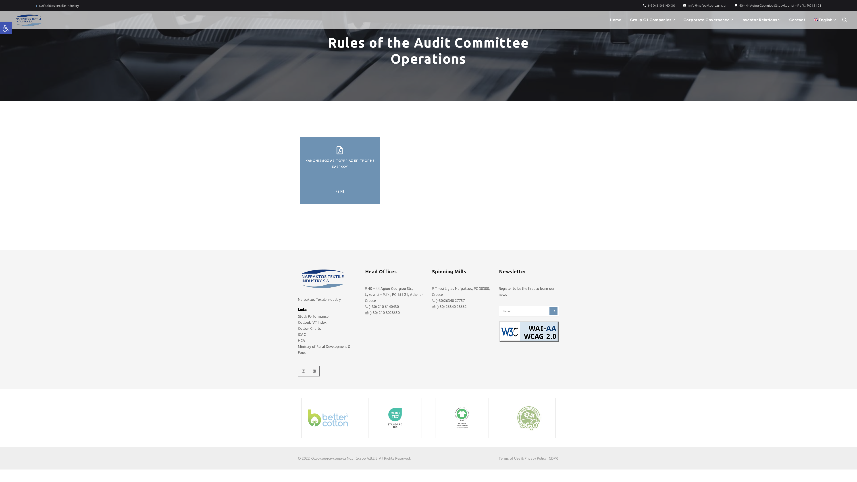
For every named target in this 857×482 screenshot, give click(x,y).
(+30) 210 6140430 (661, 5)
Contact (797, 20)
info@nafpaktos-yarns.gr (707, 5)
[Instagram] (303, 371)
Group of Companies (651, 20)
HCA (301, 341)
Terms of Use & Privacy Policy (523, 458)
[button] (6, 28)
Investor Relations (759, 20)
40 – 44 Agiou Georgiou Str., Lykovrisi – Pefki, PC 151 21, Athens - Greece (394, 295)
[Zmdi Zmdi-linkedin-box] (314, 371)
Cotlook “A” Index (312, 322)
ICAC (302, 334)
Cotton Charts (309, 328)
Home (615, 20)
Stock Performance (313, 316)
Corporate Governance (706, 20)
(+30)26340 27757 (450, 301)
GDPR (553, 458)
